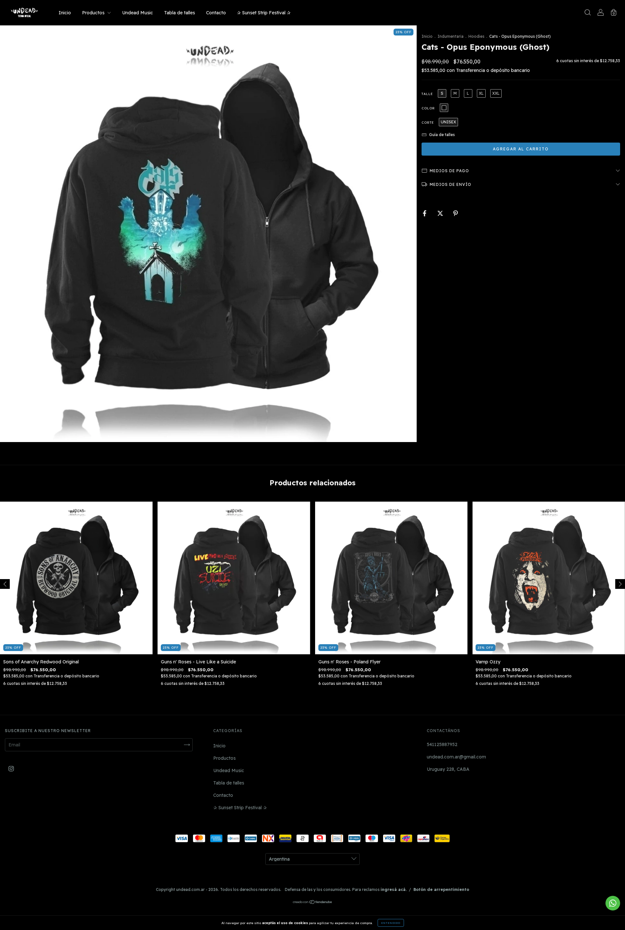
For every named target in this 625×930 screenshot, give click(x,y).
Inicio (65, 13)
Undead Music (137, 13)
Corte (428, 122)
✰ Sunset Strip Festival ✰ (264, 13)
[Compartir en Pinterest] (455, 213)
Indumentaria (451, 36)
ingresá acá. (394, 889)
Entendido (390, 922)
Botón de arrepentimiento (441, 889)
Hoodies (476, 36)
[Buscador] (587, 13)
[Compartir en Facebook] (425, 213)
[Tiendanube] (312, 903)
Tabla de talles (179, 13)
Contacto (216, 13)
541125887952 (442, 744)
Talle (427, 94)
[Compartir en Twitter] (441, 213)
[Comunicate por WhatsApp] (612, 903)
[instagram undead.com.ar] (11, 768)
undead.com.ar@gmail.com (456, 757)
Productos (94, 13)
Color (428, 108)
